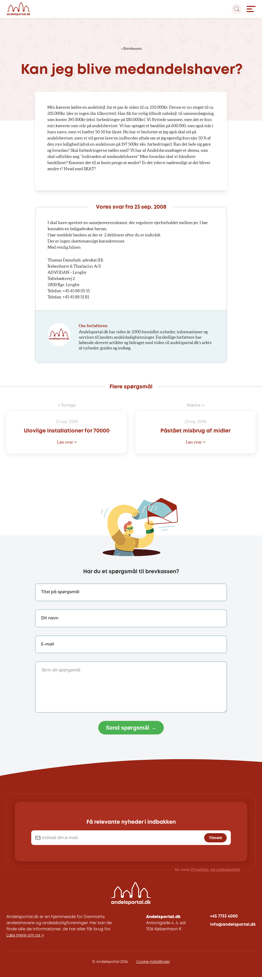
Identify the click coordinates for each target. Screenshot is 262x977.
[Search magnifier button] (236, 9)
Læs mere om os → (25, 935)
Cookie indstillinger (153, 961)
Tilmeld (215, 838)
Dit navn (49, 618)
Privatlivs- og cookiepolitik (215, 869)
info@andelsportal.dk (233, 924)
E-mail (47, 644)
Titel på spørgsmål (60, 592)
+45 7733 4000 (224, 916)
